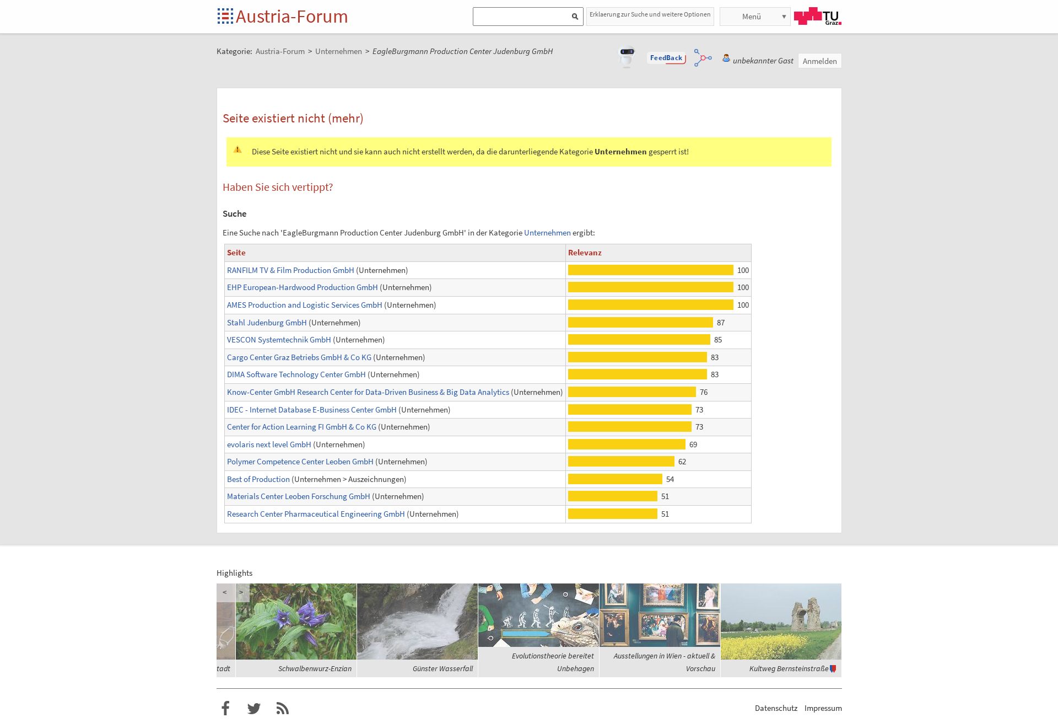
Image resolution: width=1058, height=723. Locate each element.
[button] (666, 58)
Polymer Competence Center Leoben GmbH (300, 461)
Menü (751, 16)
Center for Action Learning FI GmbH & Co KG (301, 426)
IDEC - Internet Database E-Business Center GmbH (312, 409)
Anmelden (820, 61)
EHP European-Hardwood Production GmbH (302, 287)
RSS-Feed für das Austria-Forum (283, 708)
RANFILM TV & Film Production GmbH (290, 270)
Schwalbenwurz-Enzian (315, 668)
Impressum (823, 708)
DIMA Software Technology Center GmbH (296, 374)
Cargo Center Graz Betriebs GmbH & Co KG (299, 357)
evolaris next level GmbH (269, 444)
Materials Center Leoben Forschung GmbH (298, 496)
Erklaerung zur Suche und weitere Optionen (650, 14)
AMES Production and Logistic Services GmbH (304, 304)
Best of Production (258, 479)
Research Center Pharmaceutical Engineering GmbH (316, 513)
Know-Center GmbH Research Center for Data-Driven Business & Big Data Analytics (368, 392)
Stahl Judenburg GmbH (267, 322)
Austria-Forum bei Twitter (254, 708)
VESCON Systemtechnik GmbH (279, 339)
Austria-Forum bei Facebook (225, 708)
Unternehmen (547, 232)
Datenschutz (776, 708)
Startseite (226, 16)
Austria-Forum (292, 16)
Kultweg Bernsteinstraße (789, 668)
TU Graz (817, 16)
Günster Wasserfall (443, 668)
